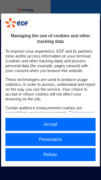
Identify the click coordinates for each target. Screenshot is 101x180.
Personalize (50, 139)
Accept (50, 124)
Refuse (50, 154)
